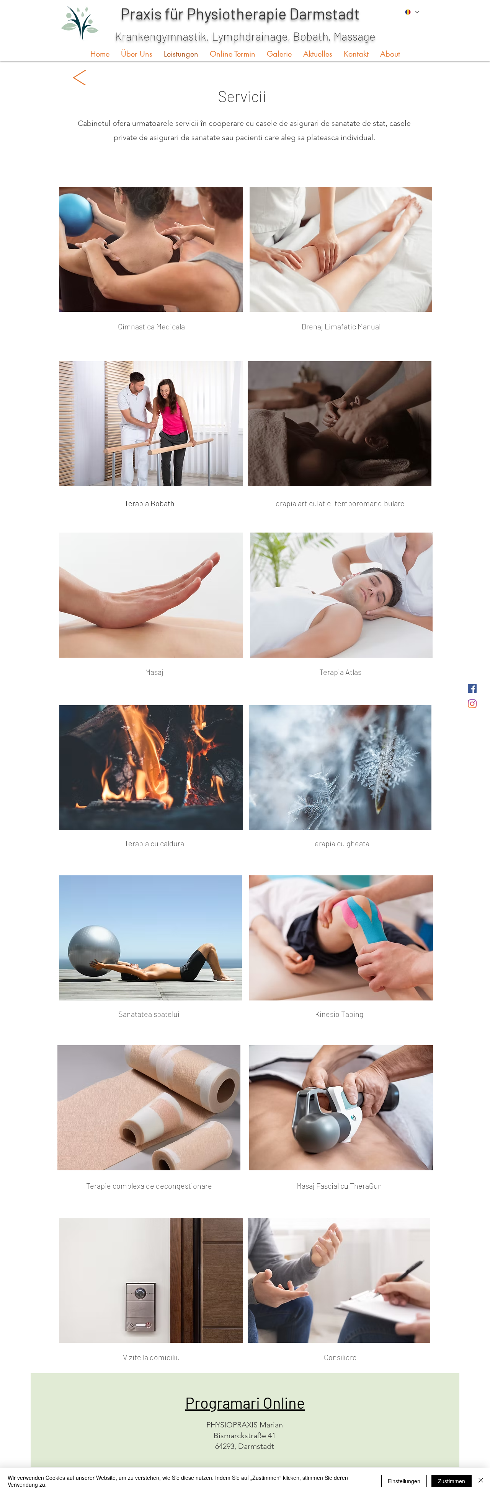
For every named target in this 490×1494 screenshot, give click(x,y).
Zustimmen (451, 1481)
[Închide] (480, 1481)
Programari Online (245, 1402)
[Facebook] (472, 688)
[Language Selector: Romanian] (411, 12)
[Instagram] (472, 703)
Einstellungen (404, 1481)
